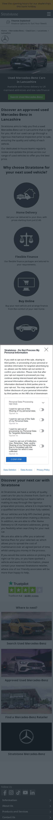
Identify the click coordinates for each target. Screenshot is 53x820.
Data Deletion (10, 470)
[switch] (41, 409)
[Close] (47, 350)
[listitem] (26, 403)
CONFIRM (16, 459)
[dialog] (26, 410)
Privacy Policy (43, 470)
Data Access (26, 470)
